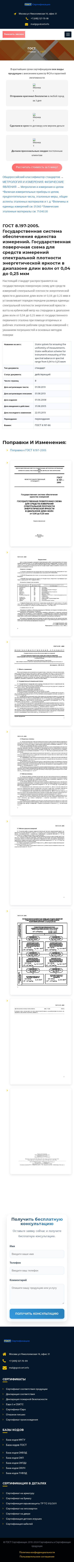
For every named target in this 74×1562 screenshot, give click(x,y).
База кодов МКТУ (15, 1440)
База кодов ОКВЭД (16, 1453)
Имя (12, 1246)
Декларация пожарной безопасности (26, 1399)
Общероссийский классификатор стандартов (31, 177)
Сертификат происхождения (22, 1420)
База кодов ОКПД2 (16, 1463)
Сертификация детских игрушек (24, 1519)
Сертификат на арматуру (20, 1493)
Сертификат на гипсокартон (21, 1509)
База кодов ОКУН (15, 1468)
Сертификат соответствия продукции (26, 1389)
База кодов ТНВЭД (16, 1473)
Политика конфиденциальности (37, 1552)
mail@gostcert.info (40, 24)
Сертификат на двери (18, 1514)
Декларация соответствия (20, 1394)
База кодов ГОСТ (16, 1445)
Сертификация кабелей (19, 1524)
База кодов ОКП (15, 1458)
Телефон (15, 1262)
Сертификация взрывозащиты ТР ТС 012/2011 (31, 1503)
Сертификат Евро (16, 1409)
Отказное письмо (15, 1415)
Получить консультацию (37, 1313)
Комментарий (18, 1280)
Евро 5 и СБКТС (15, 1404)
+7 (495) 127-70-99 (39, 18)
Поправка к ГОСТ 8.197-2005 (28, 450)
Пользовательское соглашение (37, 1557)
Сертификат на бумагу (18, 1498)
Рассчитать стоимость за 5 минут (37, 167)
